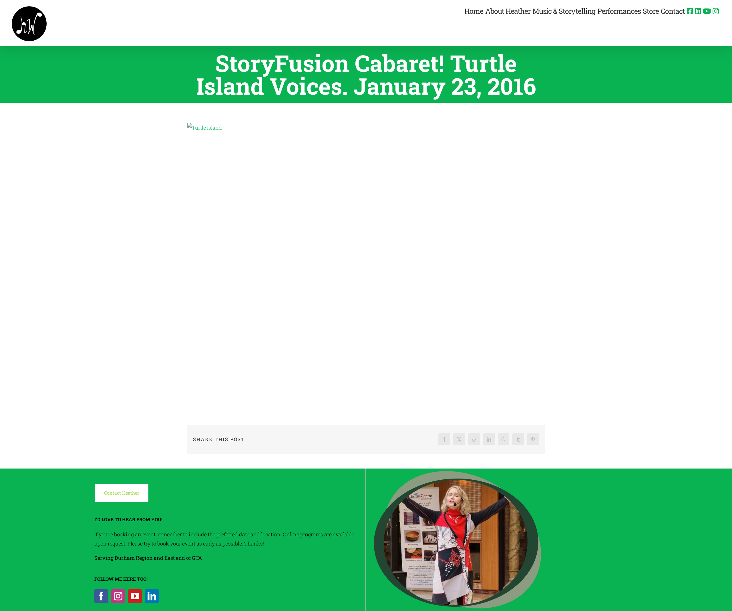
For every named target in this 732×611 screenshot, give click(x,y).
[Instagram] (118, 596)
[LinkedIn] (152, 596)
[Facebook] (101, 596)
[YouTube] (135, 596)
